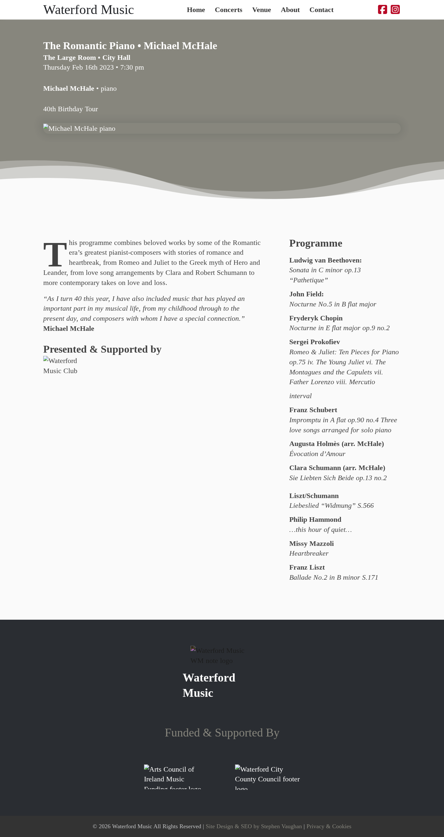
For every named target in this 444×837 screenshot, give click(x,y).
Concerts (228, 9)
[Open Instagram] (395, 9)
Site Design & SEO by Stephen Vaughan (254, 826)
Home (196, 9)
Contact (321, 9)
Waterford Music (88, 9)
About (290, 9)
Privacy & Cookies (329, 826)
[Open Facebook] (382, 9)
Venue (261, 9)
